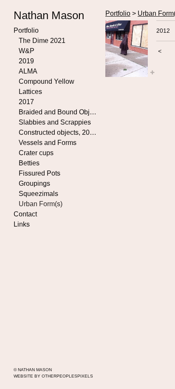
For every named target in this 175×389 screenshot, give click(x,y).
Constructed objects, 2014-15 (59, 132)
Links (22, 224)
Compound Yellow (46, 81)
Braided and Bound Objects (59, 112)
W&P (26, 50)
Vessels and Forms (47, 142)
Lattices (30, 91)
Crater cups (36, 152)
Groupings (34, 183)
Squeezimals (38, 193)
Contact (25, 214)
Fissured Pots (39, 173)
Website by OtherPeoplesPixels (53, 376)
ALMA (28, 71)
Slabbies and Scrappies (55, 122)
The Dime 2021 (42, 40)
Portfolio (26, 30)
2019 (26, 61)
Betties (29, 163)
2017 (26, 101)
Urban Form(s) (40, 203)
